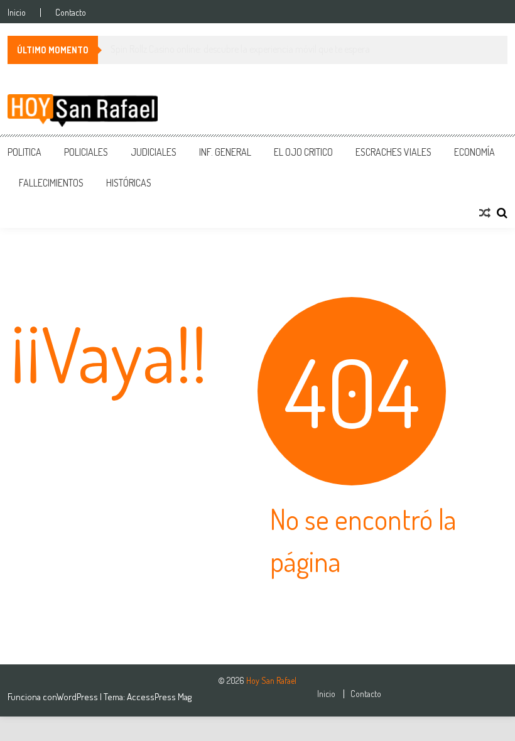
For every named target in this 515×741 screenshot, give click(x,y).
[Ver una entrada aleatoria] (485, 213)
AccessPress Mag (159, 697)
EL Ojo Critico (303, 152)
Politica (24, 152)
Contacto (70, 12)
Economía (474, 152)
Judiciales (153, 152)
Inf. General (225, 152)
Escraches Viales (393, 152)
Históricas (128, 182)
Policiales (86, 152)
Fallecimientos (51, 182)
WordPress (78, 697)
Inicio (17, 12)
